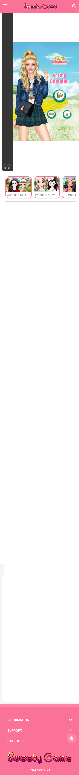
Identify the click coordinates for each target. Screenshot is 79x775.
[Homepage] (40, 6)
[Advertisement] (40, 383)
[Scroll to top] (71, 738)
